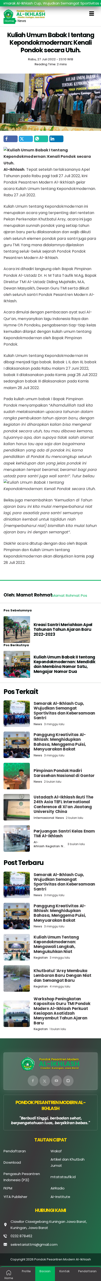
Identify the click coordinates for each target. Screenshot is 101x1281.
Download (12, 1162)
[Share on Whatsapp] (41, 139)
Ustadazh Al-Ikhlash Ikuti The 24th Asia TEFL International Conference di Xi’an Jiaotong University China (63, 804)
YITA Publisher (15, 1196)
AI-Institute (60, 1196)
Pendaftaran (15, 1151)
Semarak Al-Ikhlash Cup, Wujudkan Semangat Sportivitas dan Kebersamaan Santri (64, 711)
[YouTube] (56, 1080)
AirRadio (57, 1188)
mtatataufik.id (63, 1176)
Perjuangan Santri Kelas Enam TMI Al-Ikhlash (64, 833)
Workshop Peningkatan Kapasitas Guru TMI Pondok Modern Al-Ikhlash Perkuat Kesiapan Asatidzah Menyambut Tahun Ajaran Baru (62, 1011)
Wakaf (56, 1151)
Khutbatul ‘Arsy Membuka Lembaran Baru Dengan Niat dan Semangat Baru (62, 975)
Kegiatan (53, 846)
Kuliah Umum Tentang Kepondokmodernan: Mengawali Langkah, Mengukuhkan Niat (56, 944)
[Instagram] (68, 1080)
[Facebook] (33, 1080)
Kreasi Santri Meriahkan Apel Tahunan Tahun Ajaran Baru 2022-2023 (63, 629)
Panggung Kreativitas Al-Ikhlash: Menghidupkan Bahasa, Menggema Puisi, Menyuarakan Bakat (60, 742)
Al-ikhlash (39, 844)
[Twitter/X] (44, 1080)
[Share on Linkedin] (56, 139)
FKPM (8, 1188)
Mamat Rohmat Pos (69, 595)
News (38, 724)
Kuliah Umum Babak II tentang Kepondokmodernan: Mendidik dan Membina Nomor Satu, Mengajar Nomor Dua (64, 664)
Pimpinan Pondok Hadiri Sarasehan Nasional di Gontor (64, 773)
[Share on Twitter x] (26, 139)
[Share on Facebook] (11, 139)
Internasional (44, 818)
